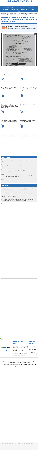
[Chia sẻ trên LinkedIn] (24, 66)
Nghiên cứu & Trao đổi (32, 349)
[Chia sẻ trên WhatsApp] (14, 66)
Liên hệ (19, 11)
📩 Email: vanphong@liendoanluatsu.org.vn (20, 353)
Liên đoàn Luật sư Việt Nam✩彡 (8, 7)
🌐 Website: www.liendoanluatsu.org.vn (19, 355)
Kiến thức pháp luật (23, 9)
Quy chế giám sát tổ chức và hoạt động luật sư (28, 105)
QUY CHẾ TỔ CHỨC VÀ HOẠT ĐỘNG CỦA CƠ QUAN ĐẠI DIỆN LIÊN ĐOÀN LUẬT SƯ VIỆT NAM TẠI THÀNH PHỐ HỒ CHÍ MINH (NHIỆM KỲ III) (28, 137)
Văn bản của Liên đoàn (16, 13)
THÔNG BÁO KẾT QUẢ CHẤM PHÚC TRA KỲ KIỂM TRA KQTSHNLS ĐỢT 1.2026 (18, 160)
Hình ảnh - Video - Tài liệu (33, 354)
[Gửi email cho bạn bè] (20, 66)
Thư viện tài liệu (31, 9)
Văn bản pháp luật (8, 13)
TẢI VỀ (4, 28)
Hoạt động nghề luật (31, 7)
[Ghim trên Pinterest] (22, 66)
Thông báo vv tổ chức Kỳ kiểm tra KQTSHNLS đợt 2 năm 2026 (15, 165)
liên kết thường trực (25, 70)
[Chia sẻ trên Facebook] (16, 66)
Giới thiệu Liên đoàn (32, 346)
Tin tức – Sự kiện (22, 7)
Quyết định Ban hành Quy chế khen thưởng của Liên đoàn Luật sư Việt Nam (9, 88)
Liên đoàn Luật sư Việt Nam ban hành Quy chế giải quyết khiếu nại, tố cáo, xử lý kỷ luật (9, 121)
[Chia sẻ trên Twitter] (18, 66)
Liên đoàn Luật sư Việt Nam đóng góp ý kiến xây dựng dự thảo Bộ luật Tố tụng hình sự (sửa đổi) (17, 193)
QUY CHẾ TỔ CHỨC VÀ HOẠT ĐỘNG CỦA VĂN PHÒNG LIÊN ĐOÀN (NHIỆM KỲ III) (8, 136)
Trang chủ (2, 13)
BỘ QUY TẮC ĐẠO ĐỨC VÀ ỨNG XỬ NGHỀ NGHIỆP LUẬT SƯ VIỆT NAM (27, 121)
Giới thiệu (16, 7)
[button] (1, 3)
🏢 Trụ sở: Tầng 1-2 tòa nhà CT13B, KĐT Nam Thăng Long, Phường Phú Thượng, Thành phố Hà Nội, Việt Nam (20, 348)
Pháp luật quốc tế (6, 9)
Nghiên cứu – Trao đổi (14, 9)
